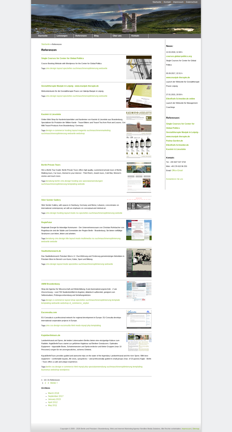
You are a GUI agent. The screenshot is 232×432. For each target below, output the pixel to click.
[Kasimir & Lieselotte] (138, 158)
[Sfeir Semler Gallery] (138, 211)
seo (80, 181)
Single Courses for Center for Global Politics (62, 58)
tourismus (45, 370)
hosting (68, 130)
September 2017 (56, 396)
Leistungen (62, 36)
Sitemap (196, 429)
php (89, 325)
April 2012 (53, 402)
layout (60, 68)
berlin (57, 181)
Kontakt (167, 2)
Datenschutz (192, 2)
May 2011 (52, 405)
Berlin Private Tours (50, 165)
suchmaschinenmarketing (99, 130)
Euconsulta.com (49, 312)
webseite (103, 68)
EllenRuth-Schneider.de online (180, 99)
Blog (96, 36)
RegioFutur (46, 222)
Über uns (117, 36)
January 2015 (54, 399)
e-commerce (58, 130)
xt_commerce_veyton (79, 303)
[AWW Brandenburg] (138, 301)
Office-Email (177, 170)
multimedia (86, 238)
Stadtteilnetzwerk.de (51, 251)
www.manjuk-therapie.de (178, 77)
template (116, 300)
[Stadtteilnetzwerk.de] (138, 277)
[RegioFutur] (138, 240)
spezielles (67, 68)
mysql (84, 325)
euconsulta (65, 325)
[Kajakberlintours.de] (138, 351)
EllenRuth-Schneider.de (177, 145)
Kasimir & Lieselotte (51, 114)
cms (48, 68)
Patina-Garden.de (174, 141)
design (53, 68)
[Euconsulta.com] (138, 329)
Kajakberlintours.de (50, 335)
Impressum (178, 2)
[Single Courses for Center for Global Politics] (138, 79)
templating (72, 184)
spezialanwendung (97, 367)
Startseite (157, 2)
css (51, 325)
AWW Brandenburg (50, 284)
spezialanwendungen (93, 181)
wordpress (64, 370)
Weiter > (54, 383)
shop (73, 300)
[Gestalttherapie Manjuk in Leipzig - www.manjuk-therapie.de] (138, 108)
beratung (50, 181)
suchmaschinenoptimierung (86, 68)
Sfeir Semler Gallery (51, 200)
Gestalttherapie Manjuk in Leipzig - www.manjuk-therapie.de (70, 86)
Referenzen (81, 36)
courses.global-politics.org (179, 56)
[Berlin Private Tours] (138, 193)
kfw (67, 238)
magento (82, 130)
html (73, 325)
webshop (80, 133)
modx (72, 213)
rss (77, 213)
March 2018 (53, 393)
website (81, 184)
